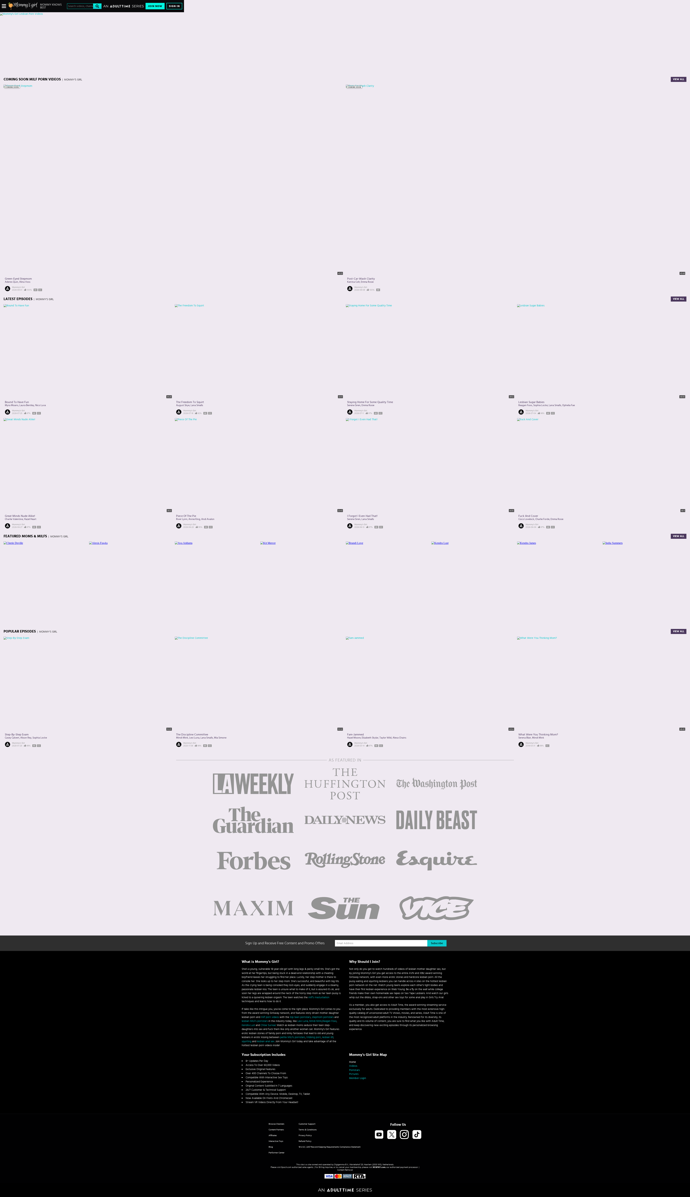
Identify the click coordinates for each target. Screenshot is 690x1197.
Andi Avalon (207, 519)
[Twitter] (391, 1135)
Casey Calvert (12, 738)
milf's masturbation (318, 997)
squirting (246, 1041)
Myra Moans (11, 405)
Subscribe (437, 943)
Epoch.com (286, 1167)
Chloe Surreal (268, 1025)
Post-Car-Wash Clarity (361, 278)
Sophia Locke (540, 405)
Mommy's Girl (18, 287)
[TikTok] (416, 1135)
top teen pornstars (300, 1017)
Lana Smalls (197, 405)
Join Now (155, 6)
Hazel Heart (30, 519)
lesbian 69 (327, 1037)
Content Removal (345, 1170)
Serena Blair (524, 738)
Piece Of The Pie (186, 516)
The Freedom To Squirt (190, 402)
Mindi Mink (182, 738)
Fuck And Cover (528, 516)
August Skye (183, 405)
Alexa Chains (399, 738)
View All (678, 79)
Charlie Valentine (14, 519)
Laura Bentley (26, 405)
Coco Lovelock (526, 519)
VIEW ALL (678, 536)
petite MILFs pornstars (292, 1037)
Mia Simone (220, 738)
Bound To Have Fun (17, 402)
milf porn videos (270, 1017)
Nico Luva (40, 405)
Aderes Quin (11, 282)
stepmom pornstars (323, 1017)
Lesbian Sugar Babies (531, 402)
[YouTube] (379, 1135)
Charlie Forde (542, 519)
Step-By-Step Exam (17, 734)
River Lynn (181, 519)
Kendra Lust (248, 1025)
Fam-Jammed (355, 734)
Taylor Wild (386, 738)
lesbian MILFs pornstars (255, 1021)
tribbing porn (313, 1037)
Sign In (174, 6)
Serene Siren (353, 405)
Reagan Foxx (525, 405)
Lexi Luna (194, 738)
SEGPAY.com (379, 1167)
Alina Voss (24, 282)
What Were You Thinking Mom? (538, 734)
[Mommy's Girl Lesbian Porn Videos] (92, 14)
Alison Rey (25, 738)
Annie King (194, 519)
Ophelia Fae (568, 405)
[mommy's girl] (22, 6)
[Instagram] (404, 1135)
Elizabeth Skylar (370, 738)
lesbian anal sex (265, 1041)
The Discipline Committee (192, 734)
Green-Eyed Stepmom (18, 278)
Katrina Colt (353, 282)
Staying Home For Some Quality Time (370, 402)
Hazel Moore (354, 738)
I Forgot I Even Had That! (362, 516)
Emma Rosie (367, 282)
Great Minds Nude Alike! (20, 516)
